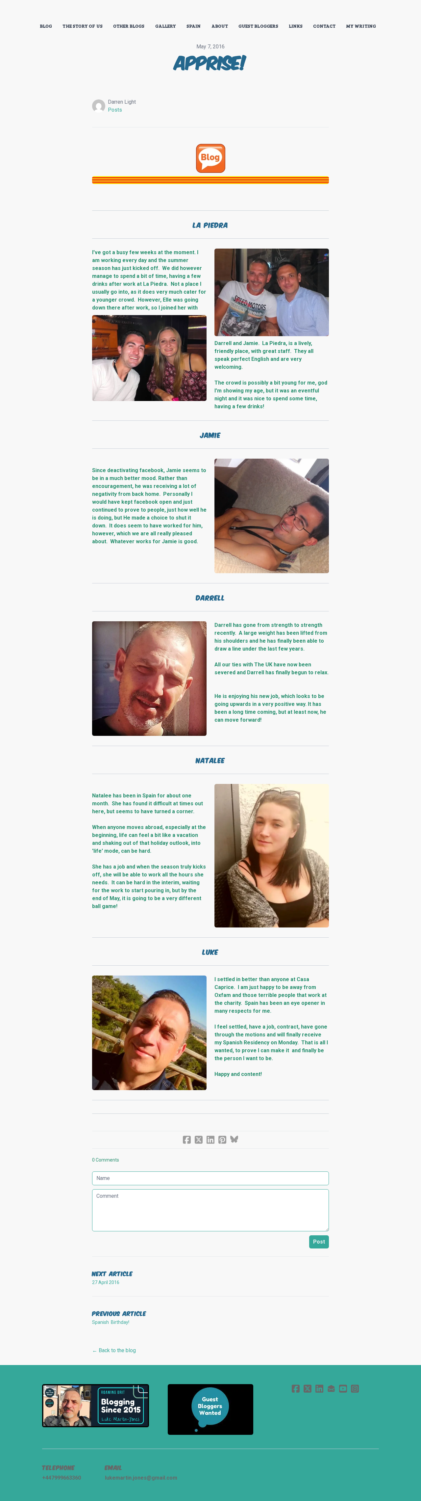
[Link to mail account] (331, 1388)
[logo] (210, 11)
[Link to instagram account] (355, 1388)
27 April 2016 (105, 1282)
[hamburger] (13, 10)
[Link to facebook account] (296, 1388)
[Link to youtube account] (343, 1388)
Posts (115, 110)
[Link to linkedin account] (319, 1388)
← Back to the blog (114, 1350)
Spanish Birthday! (110, 1322)
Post (319, 1242)
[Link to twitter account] (307, 1388)
